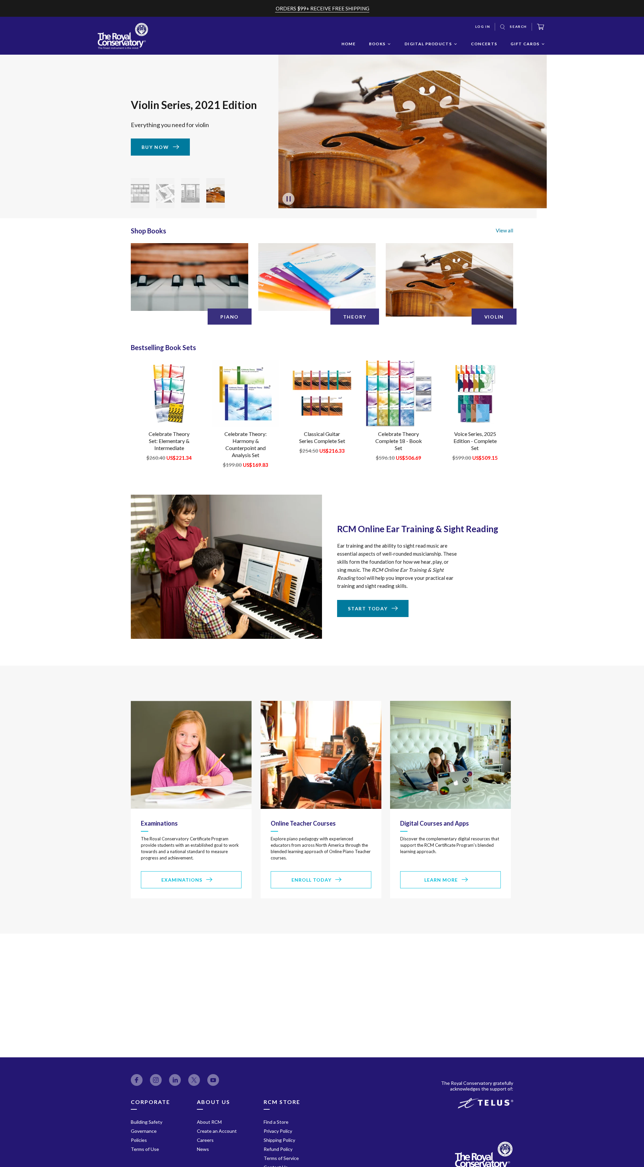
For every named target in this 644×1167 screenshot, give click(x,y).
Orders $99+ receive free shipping (322, 8)
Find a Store (276, 1122)
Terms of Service (281, 1158)
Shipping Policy (279, 1140)
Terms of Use (145, 1149)
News (203, 1149)
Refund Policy (278, 1149)
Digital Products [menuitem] (428, 43)
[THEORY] (317, 277)
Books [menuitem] (377, 43)
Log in (482, 26)
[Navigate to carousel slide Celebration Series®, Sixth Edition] (190, 193)
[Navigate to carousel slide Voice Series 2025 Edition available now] (165, 193)
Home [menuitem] (348, 43)
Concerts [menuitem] (484, 43)
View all (504, 230)
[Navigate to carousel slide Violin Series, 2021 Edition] (215, 193)
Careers (205, 1140)
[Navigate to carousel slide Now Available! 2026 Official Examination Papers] (140, 193)
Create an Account (217, 1131)
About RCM (209, 1122)
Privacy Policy (278, 1131)
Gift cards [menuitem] (525, 43)
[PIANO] (189, 277)
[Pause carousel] (288, 199)
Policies (139, 1140)
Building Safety (146, 1122)
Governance (144, 1131)
